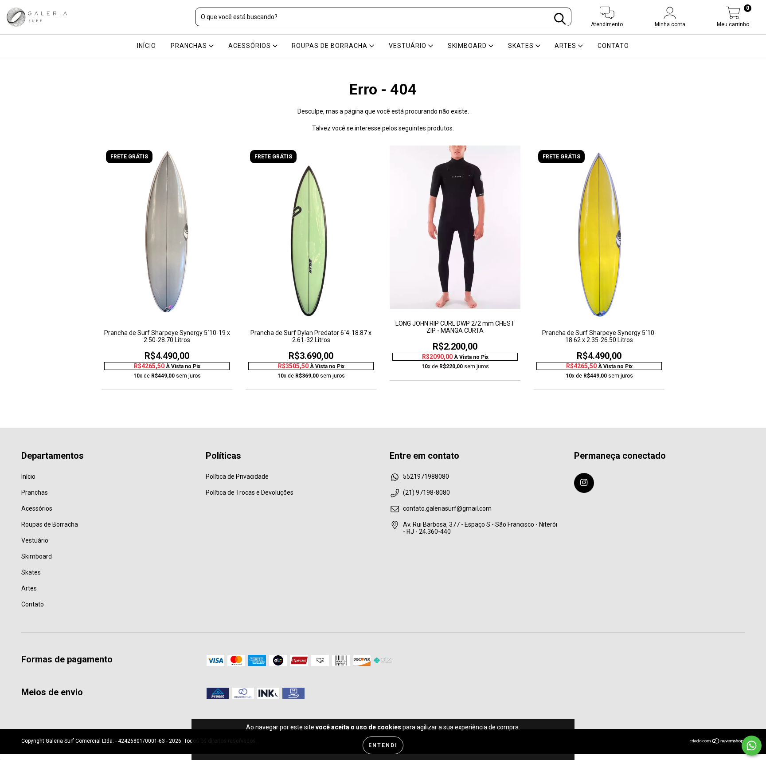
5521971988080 (426, 476)
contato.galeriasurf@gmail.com (447, 508)
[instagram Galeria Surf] (584, 483)
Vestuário (408, 45)
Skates (521, 45)
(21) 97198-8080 (426, 492)
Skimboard (468, 45)
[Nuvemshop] (717, 742)
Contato (613, 45)
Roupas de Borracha (330, 45)
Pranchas (190, 45)
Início (146, 45)
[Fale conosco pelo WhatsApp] (752, 746)
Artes (566, 45)
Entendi (383, 745)
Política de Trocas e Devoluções (249, 492)
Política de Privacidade (237, 476)
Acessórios (250, 45)
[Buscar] (560, 18)
